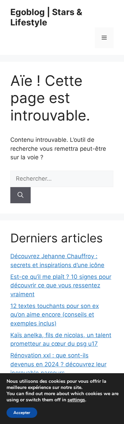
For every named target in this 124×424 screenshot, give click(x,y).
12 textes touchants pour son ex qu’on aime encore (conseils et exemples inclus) (54, 314)
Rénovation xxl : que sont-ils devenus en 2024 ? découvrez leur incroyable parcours (58, 364)
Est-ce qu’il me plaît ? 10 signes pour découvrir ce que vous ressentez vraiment (60, 285)
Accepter (21, 412)
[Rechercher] (20, 195)
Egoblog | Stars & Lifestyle (46, 17)
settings (76, 400)
